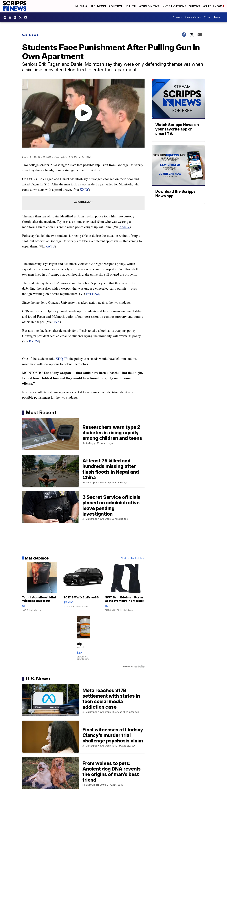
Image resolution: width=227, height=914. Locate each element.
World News (149, 6)
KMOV (124, 227)
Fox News (92, 293)
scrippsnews (6, 17)
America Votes (193, 17)
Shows (194, 6)
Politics (115, 6)
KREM (34, 341)
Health (130, 6)
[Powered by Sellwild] (139, 666)
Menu (80, 6)
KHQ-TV (62, 358)
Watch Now (213, 6)
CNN (56, 321)
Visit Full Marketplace (133, 558)
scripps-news (16, 17)
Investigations (174, 6)
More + (218, 17)
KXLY (84, 189)
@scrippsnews (26, 17)
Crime (207, 17)
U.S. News (98, 6)
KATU (50, 246)
